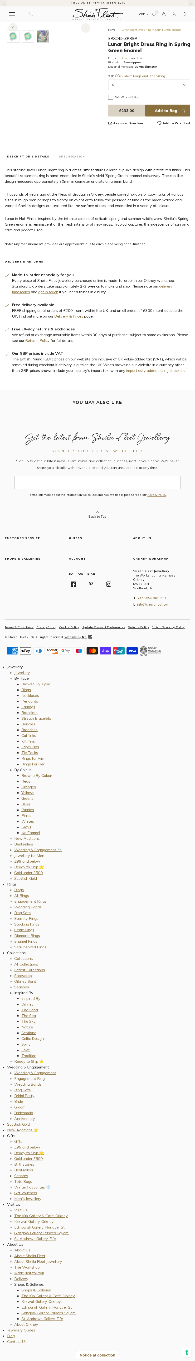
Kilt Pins (28, 741)
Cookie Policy (69, 627)
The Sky (28, 1021)
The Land (29, 1009)
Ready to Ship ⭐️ (29, 867)
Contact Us (17, 1341)
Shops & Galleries (36, 1290)
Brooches (29, 729)
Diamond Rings (27, 935)
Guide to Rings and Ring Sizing (142, 76)
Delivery (21, 1278)
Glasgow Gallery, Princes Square (41, 1232)
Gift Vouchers (25, 1192)
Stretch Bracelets (36, 718)
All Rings (21, 895)
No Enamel (30, 832)
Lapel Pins (30, 746)
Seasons (21, 987)
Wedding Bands (28, 907)
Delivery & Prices (68, 316)
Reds (25, 781)
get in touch (48, 291)
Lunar (125, 58)
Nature (27, 1027)
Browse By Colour (36, 775)
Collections (23, 958)
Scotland (28, 1032)
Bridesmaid (23, 1112)
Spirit (25, 1044)
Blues (26, 804)
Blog (11, 1335)
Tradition (28, 1055)
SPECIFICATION (72, 156)
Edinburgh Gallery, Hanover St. (39, 1227)
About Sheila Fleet (29, 1255)
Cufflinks (28, 735)
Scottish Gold (25, 878)
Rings (26, 689)
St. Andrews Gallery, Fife (35, 1238)
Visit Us (20, 1210)
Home (111, 29)
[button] (184, 14)
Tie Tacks (29, 752)
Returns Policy (37, 340)
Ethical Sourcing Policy (168, 627)
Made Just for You (29, 1272)
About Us (22, 1250)
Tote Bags (23, 1181)
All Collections (26, 964)
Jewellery (22, 672)
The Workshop (27, 1267)
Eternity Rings (26, 918)
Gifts (18, 1141)
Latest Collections (29, 969)
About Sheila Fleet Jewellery (38, 1261)
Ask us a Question (128, 123)
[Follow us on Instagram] (108, 584)
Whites (27, 821)
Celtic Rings (24, 929)
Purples (27, 809)
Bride (18, 1101)
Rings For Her (32, 764)
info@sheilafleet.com (153, 604)
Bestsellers (23, 844)
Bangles (28, 724)
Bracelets (29, 712)
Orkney (27, 1004)
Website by (75, 637)
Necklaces (30, 695)
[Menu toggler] (12, 14)
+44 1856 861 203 (151, 598)
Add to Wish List (176, 123)
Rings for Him (32, 758)
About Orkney (26, 1324)
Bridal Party (24, 1095)
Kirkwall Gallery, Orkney (34, 1221)
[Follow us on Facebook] (73, 584)
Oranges (28, 786)
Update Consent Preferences (103, 627)
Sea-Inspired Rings (30, 947)
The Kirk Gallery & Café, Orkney (41, 1215)
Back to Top (97, 516)
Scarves (21, 1175)
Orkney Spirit (25, 981)
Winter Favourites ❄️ (32, 1187)
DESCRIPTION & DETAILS (28, 156)
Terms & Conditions (19, 627)
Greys (26, 827)
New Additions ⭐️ (22, 1130)
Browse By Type (35, 684)
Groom (19, 1107)
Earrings (28, 706)
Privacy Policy (156, 494)
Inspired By (30, 998)
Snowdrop (23, 975)
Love (25, 1049)
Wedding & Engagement (35, 1072)
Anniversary (24, 1118)
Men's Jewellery (27, 1198)
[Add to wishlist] (154, 14)
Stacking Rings (26, 924)
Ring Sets (22, 912)
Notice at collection (97, 1355)
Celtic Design (32, 1038)
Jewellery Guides (21, 1330)
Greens (27, 798)
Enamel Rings (25, 941)
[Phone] (30, 14)
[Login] (174, 14)
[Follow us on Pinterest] (91, 584)
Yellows (27, 792)
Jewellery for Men (29, 855)
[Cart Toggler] (164, 14)
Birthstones (24, 1164)
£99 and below (27, 861)
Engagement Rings (30, 901)
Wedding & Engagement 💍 (38, 849)
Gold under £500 (28, 872)
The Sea (28, 1015)
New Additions (27, 838)
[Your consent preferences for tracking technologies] (186, 1352)
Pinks (26, 815)
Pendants (29, 701)
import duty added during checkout (155, 370)
